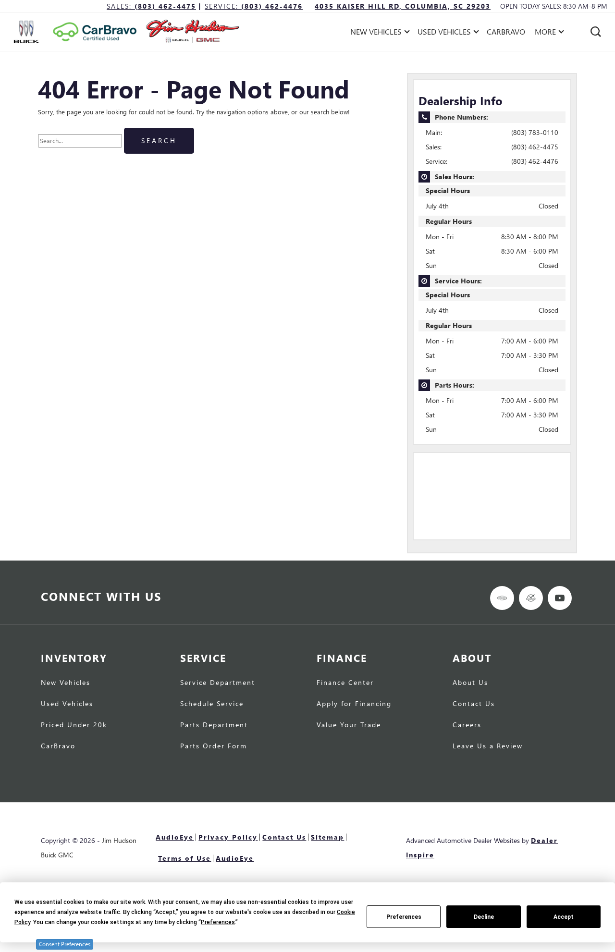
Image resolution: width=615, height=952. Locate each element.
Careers (467, 725)
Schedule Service (212, 704)
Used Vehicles (67, 704)
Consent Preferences (64, 944)
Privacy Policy (228, 837)
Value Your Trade (349, 725)
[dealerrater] (531, 598)
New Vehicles (65, 683)
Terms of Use (184, 858)
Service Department (217, 683)
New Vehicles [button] (376, 33)
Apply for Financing (354, 704)
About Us (470, 683)
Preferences (403, 917)
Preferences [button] (218, 922)
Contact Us (474, 704)
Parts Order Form (213, 746)
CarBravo (506, 31)
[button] (596, 31)
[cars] (502, 598)
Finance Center (345, 683)
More (545, 33)
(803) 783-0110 (534, 132)
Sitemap (327, 837)
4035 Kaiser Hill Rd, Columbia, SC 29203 (403, 6)
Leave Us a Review (488, 746)
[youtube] (560, 598)
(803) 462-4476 (534, 161)
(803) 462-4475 (534, 146)
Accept (564, 917)
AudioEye (175, 837)
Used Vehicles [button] (444, 33)
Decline (484, 917)
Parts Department (214, 725)
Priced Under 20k (74, 725)
